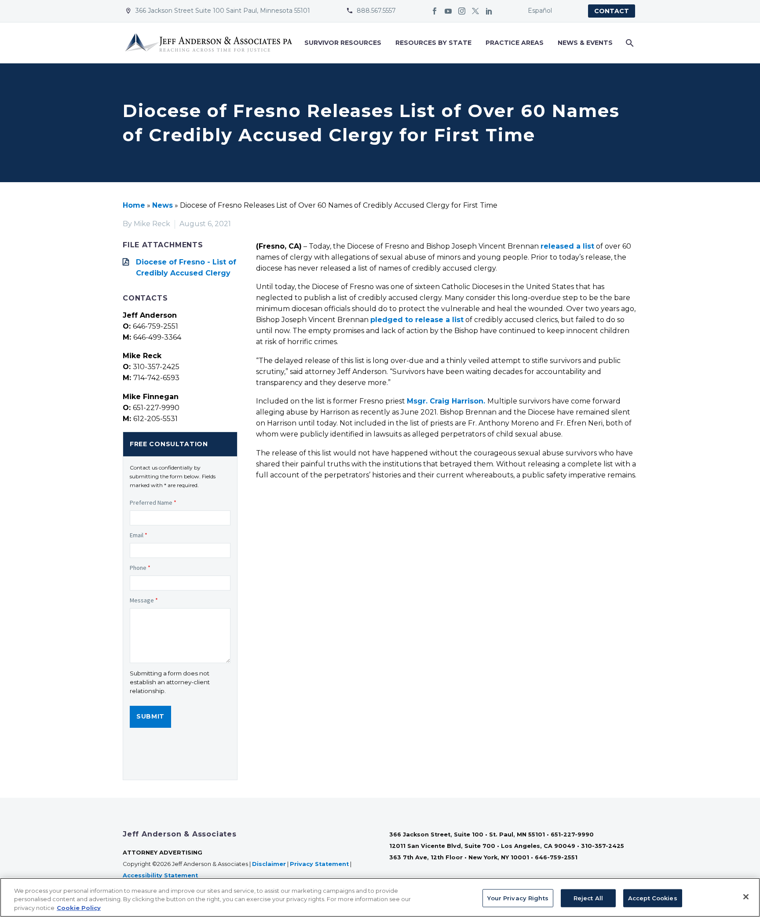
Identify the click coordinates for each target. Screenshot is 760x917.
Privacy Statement (319, 864)
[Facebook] (434, 11)
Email (138, 535)
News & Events (585, 43)
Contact (611, 11)
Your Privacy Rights (517, 897)
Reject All (588, 897)
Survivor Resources (342, 43)
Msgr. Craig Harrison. (446, 401)
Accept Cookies (652, 897)
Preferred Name (153, 502)
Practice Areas (515, 43)
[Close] (746, 896)
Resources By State (433, 43)
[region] (380, 897)
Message (144, 600)
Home (134, 205)
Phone (140, 568)
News (162, 205)
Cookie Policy (79, 907)
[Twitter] (475, 11)
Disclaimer (269, 864)
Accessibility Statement (161, 875)
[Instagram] (461, 11)
